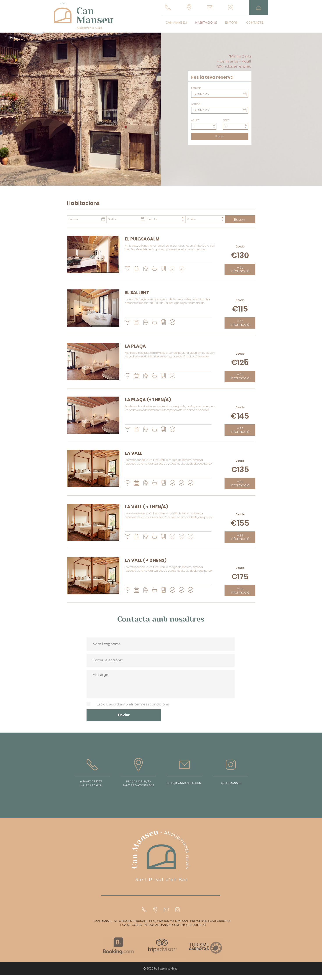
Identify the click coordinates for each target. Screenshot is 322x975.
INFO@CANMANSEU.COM (184, 783)
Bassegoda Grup (167, 968)
